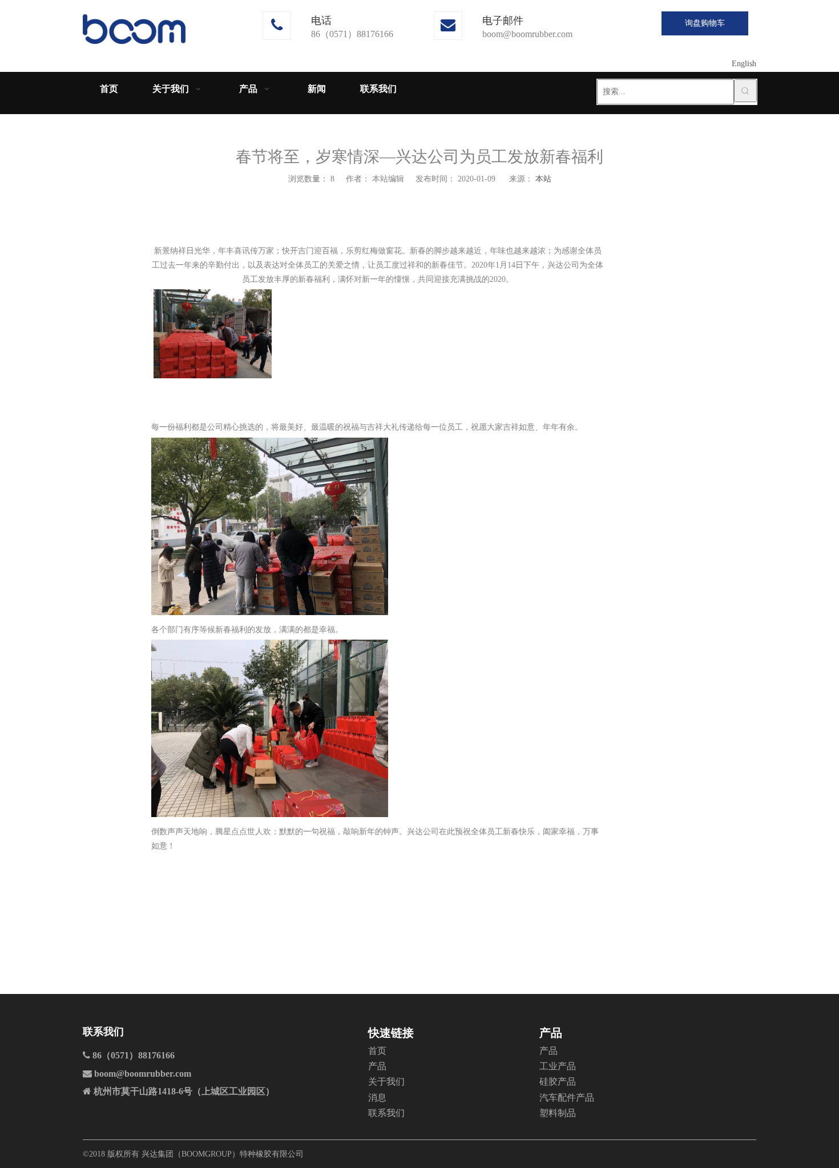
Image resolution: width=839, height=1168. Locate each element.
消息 (377, 1097)
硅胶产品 (557, 1081)
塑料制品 (557, 1113)
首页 (377, 1051)
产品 (377, 1066)
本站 (543, 179)
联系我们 (386, 1113)
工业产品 (557, 1066)
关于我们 (386, 1081)
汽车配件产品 (566, 1097)
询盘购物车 (705, 23)
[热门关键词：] (745, 90)
